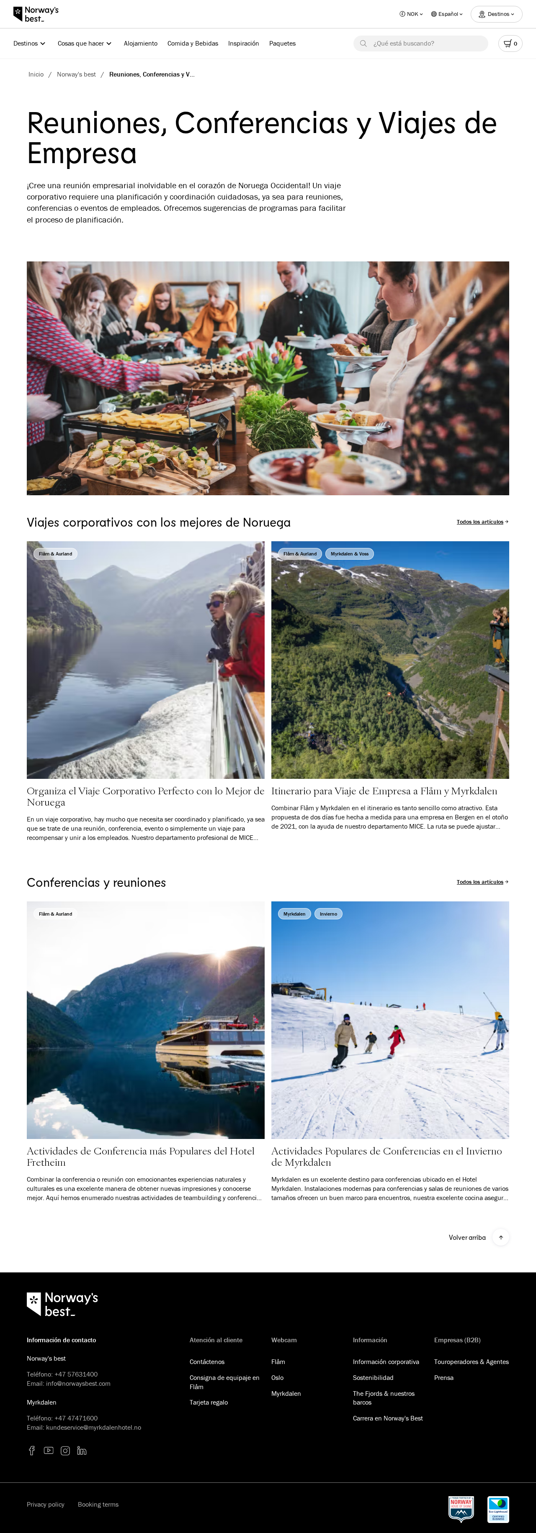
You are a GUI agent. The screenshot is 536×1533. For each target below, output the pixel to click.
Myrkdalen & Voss (349, 553)
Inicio (36, 74)
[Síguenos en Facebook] (32, 1451)
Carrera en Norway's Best (388, 1418)
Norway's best (76, 74)
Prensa (444, 1377)
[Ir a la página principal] (40, 14)
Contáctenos (207, 1361)
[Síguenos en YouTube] (49, 1451)
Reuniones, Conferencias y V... (152, 74)
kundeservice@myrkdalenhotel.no (93, 1427)
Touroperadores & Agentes (471, 1361)
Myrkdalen (294, 914)
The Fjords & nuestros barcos (384, 1398)
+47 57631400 (76, 1374)
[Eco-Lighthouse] (498, 1509)
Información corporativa (386, 1361)
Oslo (277, 1377)
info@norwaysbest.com (78, 1383)
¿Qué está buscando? (404, 43)
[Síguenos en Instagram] (65, 1451)
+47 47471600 (76, 1418)
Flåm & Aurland (55, 553)
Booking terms (98, 1504)
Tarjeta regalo (209, 1402)
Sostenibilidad (373, 1377)
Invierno (328, 914)
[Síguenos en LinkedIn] (82, 1451)
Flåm (278, 1361)
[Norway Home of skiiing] (461, 1509)
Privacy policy (45, 1504)
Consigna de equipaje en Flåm (225, 1382)
